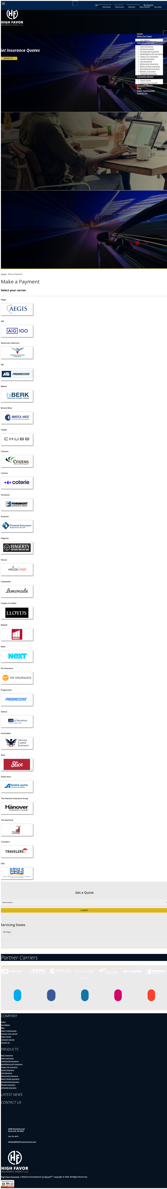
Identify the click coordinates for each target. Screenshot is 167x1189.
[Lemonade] (17, 596)
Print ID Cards (119, 7)
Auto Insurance (146, 46)
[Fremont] (17, 531)
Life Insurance (146, 61)
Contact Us (142, 93)
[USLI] (17, 878)
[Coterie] (17, 487)
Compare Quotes (145, 85)
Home (140, 33)
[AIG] (17, 336)
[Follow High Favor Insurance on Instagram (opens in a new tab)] (118, 995)
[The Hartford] (17, 834)
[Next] (17, 661)
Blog (139, 88)
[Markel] (17, 639)
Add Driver (131, 7)
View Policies (106, 7)
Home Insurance (7, 1058)
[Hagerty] (17, 552)
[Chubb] (17, 444)
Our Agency (145, 40)
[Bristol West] (17, 422)
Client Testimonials (146, 90)
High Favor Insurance (10, 1177)
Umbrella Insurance (148, 74)
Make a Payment (145, 7)
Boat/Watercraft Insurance (11, 1064)
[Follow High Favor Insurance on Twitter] (17, 995)
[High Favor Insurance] (12, 25)
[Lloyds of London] (17, 617)
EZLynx (47, 1177)
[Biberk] (17, 401)
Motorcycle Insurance (149, 64)
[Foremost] (17, 509)
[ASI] (17, 379)
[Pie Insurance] (17, 682)
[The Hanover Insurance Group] (17, 813)
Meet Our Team (144, 36)
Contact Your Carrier (149, 83)
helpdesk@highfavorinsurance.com (22, 1142)
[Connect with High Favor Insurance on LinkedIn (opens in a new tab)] (85, 995)
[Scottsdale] (17, 748)
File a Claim (158, 7)
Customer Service (145, 76)
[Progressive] (17, 704)
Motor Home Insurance (150, 66)
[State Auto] (17, 791)
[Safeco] (17, 726)
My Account (149, 5)
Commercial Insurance (10, 1061)
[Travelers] (17, 856)
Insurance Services (145, 42)
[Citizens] (17, 466)
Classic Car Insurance (9, 1067)
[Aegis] (17, 314)
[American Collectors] (17, 357)
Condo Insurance (7, 1070)
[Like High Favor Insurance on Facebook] (51, 995)
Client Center (145, 80)
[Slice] (17, 769)
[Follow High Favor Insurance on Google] (151, 995)
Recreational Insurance (150, 69)
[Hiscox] (17, 574)
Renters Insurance (148, 71)
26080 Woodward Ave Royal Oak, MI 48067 (16, 1130)
